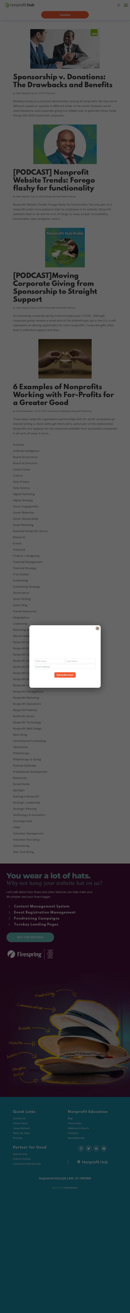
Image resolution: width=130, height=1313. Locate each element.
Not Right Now (65, 680)
